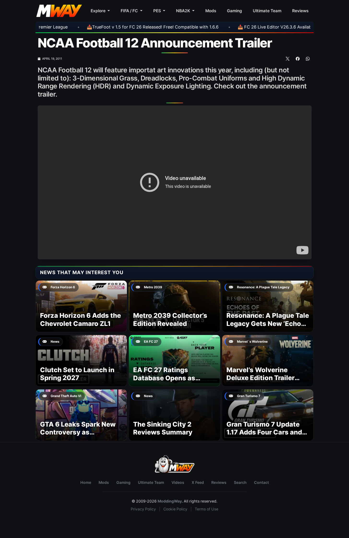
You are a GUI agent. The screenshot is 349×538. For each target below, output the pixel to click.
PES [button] (157, 10)
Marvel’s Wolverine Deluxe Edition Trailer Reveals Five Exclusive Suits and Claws (262, 382)
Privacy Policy (143, 509)
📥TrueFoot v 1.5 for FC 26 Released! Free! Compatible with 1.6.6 (126, 26)
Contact (261, 482)
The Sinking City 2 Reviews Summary (162, 428)
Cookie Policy (175, 509)
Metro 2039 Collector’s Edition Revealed (170, 320)
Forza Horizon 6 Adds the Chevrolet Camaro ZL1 (80, 320)
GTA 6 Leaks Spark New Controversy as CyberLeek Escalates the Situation (80, 436)
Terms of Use (206, 509)
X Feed (198, 482)
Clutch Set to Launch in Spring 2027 (77, 374)
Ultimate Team (267, 10)
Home (85, 482)
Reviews (300, 10)
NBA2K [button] (183, 10)
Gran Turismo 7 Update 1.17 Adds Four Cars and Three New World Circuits (267, 432)
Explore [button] (98, 10)
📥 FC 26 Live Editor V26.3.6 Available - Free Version (264, 26)
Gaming (234, 10)
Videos (178, 482)
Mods (210, 10)
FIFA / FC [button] (130, 10)
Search (240, 482)
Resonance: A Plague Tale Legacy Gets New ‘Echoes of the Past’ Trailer (267, 324)
